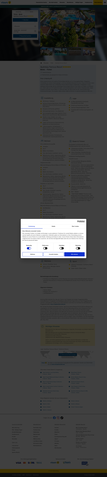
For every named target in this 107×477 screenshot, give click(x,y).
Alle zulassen (74, 254)
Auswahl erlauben (53, 254)
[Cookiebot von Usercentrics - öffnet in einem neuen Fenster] (78, 221)
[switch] (45, 248)
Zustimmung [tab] (31, 226)
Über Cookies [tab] (75, 226)
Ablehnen (32, 254)
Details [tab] (53, 226)
